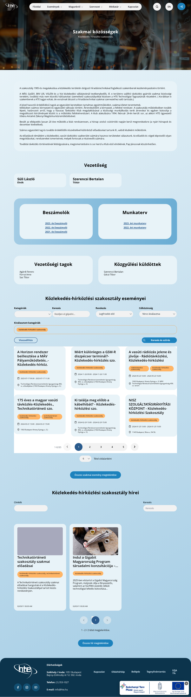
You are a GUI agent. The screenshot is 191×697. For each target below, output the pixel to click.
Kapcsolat (99, 671)
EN (169, 6)
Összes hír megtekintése (95, 643)
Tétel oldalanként (103, 458)
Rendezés (101, 308)
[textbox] (71, 314)
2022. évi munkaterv (135, 227)
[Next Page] (135, 447)
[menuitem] (36, 6)
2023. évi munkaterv (135, 223)
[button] (25, 340)
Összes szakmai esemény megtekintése (95, 474)
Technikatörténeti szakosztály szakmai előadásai (33, 561)
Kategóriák (20, 308)
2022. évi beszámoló (56, 227)
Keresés (56, 308)
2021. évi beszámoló (56, 231)
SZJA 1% (174, 672)
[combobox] (33, 314)
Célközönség (146, 308)
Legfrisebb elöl (107, 313)
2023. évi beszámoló (56, 223)
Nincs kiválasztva (151, 313)
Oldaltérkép (118, 671)
